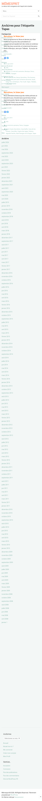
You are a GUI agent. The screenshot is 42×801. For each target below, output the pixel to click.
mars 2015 (5, 333)
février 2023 (6, 170)
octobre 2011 (6, 474)
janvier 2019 (6, 206)
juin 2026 (5, 146)
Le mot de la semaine (9, 83)
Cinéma (4, 48)
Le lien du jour (6, 80)
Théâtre (4, 126)
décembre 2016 (7, 273)
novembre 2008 (7, 594)
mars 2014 (5, 375)
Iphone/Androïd (7, 66)
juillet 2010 (5, 527)
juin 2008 (5, 612)
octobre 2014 (6, 350)
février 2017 (6, 266)
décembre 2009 (7, 552)
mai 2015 (5, 326)
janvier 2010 (6, 548)
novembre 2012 (7, 428)
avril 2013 (5, 410)
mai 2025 (5, 156)
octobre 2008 (6, 598)
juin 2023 (5, 167)
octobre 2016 (6, 280)
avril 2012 (5, 453)
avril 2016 (5, 298)
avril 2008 (5, 619)
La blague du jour (7, 76)
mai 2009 (5, 576)
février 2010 (6, 545)
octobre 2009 (6, 559)
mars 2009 (5, 583)
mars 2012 (5, 456)
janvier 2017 (6, 269)
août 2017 (5, 245)
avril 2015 (5, 329)
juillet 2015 (5, 322)
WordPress (14, 795)
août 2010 (5, 523)
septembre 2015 (7, 319)
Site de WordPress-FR (10, 779)
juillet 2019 (5, 202)
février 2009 (6, 587)
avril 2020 (5, 199)
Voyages (5, 129)
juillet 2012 (5, 442)
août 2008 (5, 605)
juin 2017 (5, 252)
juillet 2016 (5, 287)
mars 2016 (5, 301)
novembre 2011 (7, 470)
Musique (4, 91)
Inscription (6, 766)
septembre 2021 (7, 185)
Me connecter (8, 750)
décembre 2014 (7, 343)
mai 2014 (5, 368)
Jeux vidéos (6, 73)
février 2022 (6, 174)
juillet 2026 (5, 142)
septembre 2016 (7, 283)
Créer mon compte (9, 753)
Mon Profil (6, 756)
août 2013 (5, 396)
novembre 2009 (7, 555)
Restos (4, 108)
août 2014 (5, 358)
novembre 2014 (7, 347)
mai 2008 (5, 615)
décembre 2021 (7, 181)
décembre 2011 (7, 467)
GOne (3, 59)
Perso (4, 98)
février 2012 (6, 460)
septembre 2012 (7, 435)
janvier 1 (4, 622)
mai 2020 (5, 195)
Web (3, 133)
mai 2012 (5, 449)
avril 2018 (5, 227)
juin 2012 (5, 446)
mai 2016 (5, 294)
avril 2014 (5, 372)
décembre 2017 (7, 238)
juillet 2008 (5, 608)
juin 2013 (5, 403)
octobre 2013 (6, 389)
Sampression (19, 797)
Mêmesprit (10, 3)
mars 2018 (5, 230)
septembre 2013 (7, 393)
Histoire (4, 62)
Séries (4, 115)
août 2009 (5, 566)
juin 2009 (5, 573)
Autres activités (7, 38)
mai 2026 (5, 149)
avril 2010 (5, 538)
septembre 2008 (7, 601)
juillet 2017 (5, 248)
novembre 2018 (7, 209)
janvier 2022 (6, 178)
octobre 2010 (6, 516)
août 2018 (5, 220)
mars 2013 (5, 414)
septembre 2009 (7, 562)
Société (4, 119)
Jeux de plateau (7, 69)
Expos (4, 55)
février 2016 (6, 305)
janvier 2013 (6, 421)
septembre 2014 (7, 354)
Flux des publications (10, 772)
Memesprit (5, 87)
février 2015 (6, 336)
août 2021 (5, 188)
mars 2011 (5, 499)
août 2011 (5, 481)
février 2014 (6, 379)
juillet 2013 (5, 400)
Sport (3, 122)
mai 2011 (5, 492)
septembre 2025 (7, 153)
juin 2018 (5, 223)
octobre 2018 (6, 213)
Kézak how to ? (8, 746)
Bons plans (5, 41)
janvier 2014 (6, 382)
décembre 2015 (7, 312)
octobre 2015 (6, 315)
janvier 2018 (6, 234)
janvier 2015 (6, 340)
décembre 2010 (7, 509)
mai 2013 (5, 407)
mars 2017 (5, 262)
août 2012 (5, 439)
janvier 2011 (6, 506)
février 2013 (6, 418)
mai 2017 (5, 255)
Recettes (5, 105)
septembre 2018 (7, 216)
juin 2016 (5, 290)
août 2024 (5, 160)
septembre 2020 (7, 192)
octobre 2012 (6, 432)
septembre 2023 (7, 163)
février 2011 (6, 502)
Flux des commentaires (11, 776)
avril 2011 (5, 495)
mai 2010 (5, 534)
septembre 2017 (7, 241)
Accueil (5, 743)
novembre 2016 (7, 276)
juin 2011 (5, 488)
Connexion (6, 769)
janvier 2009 (6, 590)
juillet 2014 (5, 361)
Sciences (5, 112)
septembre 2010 (7, 520)
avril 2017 (5, 259)
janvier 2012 (6, 463)
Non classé (5, 94)
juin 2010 (5, 530)
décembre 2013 (7, 386)
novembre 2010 (7, 513)
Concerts (5, 52)
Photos (4, 101)
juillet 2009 (5, 569)
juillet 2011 (5, 485)
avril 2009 (5, 580)
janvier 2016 (6, 308)
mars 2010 (5, 541)
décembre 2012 (7, 425)
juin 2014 (5, 365)
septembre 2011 (7, 478)
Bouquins (5, 45)
